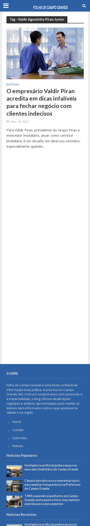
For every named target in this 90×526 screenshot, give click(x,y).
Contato (18, 430)
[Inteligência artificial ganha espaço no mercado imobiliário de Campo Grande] (14, 471)
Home (16, 422)
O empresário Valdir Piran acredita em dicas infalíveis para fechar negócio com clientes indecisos (41, 102)
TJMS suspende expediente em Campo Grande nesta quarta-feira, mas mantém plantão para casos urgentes (51, 500)
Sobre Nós (19, 438)
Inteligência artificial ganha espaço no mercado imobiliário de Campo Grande (51, 467)
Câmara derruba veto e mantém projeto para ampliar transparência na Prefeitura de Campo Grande (52, 484)
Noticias (12, 84)
